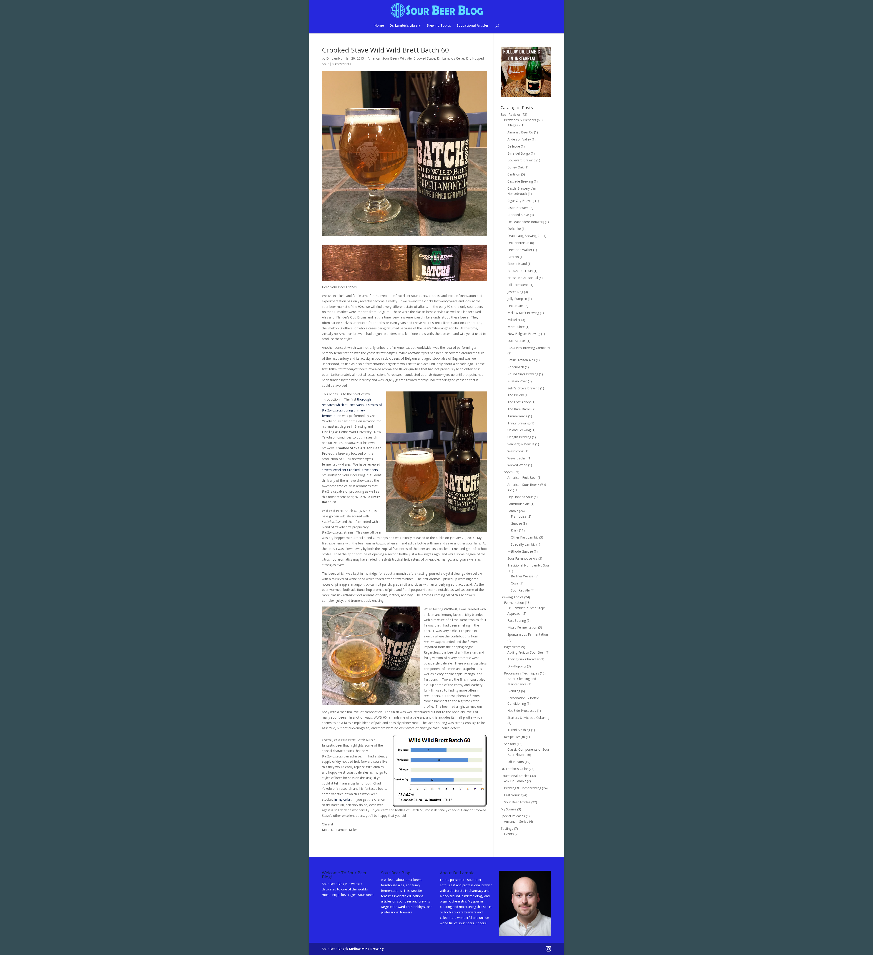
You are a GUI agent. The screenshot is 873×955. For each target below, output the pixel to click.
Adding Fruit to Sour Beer (526, 652)
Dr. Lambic (334, 58)
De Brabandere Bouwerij (525, 222)
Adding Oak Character (523, 659)
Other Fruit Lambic (524, 537)
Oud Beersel (516, 340)
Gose (515, 583)
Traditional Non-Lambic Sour (528, 565)
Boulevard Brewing (521, 160)
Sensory (510, 744)
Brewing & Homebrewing (522, 788)
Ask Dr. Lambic (515, 781)
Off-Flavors (515, 761)
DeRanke (514, 228)
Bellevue (513, 146)
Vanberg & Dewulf (520, 444)
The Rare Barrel (519, 409)
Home (379, 26)
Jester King (515, 292)
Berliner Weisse (522, 576)
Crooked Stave (424, 58)
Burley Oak (515, 167)
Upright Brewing (519, 437)
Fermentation (514, 602)
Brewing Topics (439, 26)
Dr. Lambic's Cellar (450, 58)
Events (509, 834)
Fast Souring (516, 620)
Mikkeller (513, 320)
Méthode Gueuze (520, 551)
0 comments (341, 64)
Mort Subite (516, 327)
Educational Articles (473, 26)
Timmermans (517, 416)
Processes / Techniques (521, 673)
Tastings (507, 828)
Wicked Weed (517, 465)
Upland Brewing (519, 430)
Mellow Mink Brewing (523, 313)
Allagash (513, 125)
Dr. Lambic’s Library (405, 26)
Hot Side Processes (521, 710)
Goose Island (517, 263)
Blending (513, 691)
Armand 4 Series (516, 821)
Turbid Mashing (518, 730)
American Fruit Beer (522, 477)
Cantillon (513, 174)
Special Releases (513, 816)
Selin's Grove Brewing (523, 388)
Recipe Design (514, 737)
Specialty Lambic (523, 544)
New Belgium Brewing (523, 333)
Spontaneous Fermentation (527, 634)
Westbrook (515, 451)
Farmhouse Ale (518, 504)
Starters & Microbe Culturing (528, 717)
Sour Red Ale (520, 590)
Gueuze (516, 523)
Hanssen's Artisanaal (522, 278)
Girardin (513, 257)
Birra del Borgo (518, 153)
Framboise (519, 516)
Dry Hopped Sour (520, 497)
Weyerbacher (517, 458)
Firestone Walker (519, 250)
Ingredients (512, 647)
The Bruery (515, 395)
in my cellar (342, 799)
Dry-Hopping (516, 666)
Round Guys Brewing (522, 374)
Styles (508, 472)
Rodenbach (515, 367)
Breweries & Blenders (520, 120)
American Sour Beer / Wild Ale (390, 58)
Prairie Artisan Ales (521, 360)
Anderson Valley (519, 139)
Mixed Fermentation (522, 627)
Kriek (514, 530)
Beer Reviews (511, 114)
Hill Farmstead (518, 285)
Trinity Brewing (518, 423)
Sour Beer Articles (517, 802)
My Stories (508, 809)
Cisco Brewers (518, 208)
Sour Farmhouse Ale (522, 558)
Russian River (517, 381)
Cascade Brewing (520, 181)
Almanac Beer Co (520, 132)
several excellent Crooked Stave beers (350, 470)
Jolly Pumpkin (517, 298)
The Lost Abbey (519, 402)
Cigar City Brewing (520, 200)
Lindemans (515, 305)
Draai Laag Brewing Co (524, 235)
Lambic (512, 511)
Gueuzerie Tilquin (520, 270)
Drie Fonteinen (518, 243)
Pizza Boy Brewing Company (528, 348)
